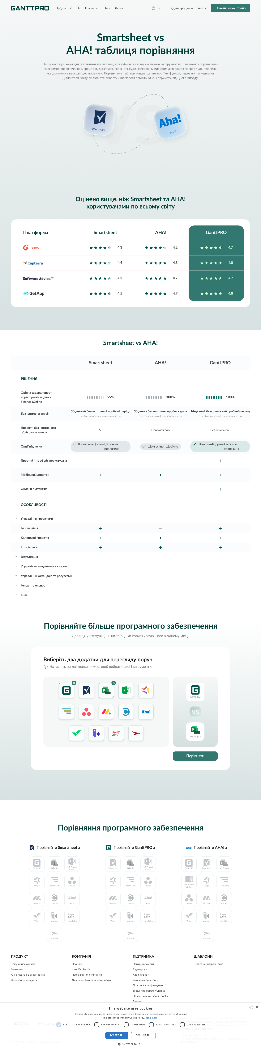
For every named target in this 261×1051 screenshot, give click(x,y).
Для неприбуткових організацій (91, 980)
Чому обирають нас (23, 964)
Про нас (77, 964)
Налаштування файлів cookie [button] (151, 996)
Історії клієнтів (81, 969)
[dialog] (130, 1027)
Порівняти (195, 756)
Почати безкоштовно (231, 8)
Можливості (18, 969)
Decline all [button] (143, 1035)
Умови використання (146, 980)
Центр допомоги (143, 964)
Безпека (138, 1001)
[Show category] (16, 518)
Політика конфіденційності (149, 985)
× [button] (256, 1007)
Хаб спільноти (141, 974)
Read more (151, 1017)
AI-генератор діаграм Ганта (28, 974)
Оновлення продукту (24, 980)
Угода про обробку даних (149, 991)
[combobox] (251, 1007)
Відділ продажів (181, 8)
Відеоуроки (140, 969)
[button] (130, 1044)
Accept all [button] (117, 1035)
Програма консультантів (87, 974)
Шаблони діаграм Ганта (208, 964)
